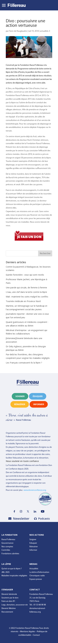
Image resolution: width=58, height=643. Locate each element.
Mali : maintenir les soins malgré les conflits (27, 296)
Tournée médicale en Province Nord (23, 301)
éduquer (38, 396)
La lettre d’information (39, 572)
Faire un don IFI (8, 601)
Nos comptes (7, 547)
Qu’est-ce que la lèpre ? (11, 569)
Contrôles (5, 550)
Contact (36, 635)
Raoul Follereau (8, 539)
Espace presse (35, 579)
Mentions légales (27, 632)
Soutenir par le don (9, 598)
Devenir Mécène (8, 608)
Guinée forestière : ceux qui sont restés (25, 274)
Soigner (20, 396)
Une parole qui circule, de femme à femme (26, 287)
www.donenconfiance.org (34, 490)
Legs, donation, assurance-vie (14, 605)
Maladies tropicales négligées (14, 576)
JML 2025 (5, 572)
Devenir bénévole (9, 594)
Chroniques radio (37, 576)
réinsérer (19, 404)
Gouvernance (7, 543)
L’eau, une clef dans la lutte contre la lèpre (26, 292)
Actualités (33, 569)
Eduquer (33, 543)
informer (38, 404)
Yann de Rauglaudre (18, 31)
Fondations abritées (10, 554)
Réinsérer (33, 547)
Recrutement (7, 612)
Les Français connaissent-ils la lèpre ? (24, 362)
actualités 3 (45, 31)
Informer (33, 550)
